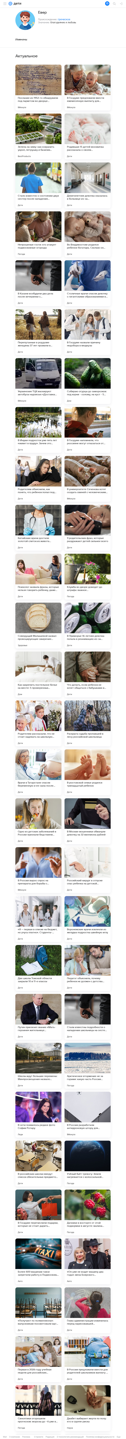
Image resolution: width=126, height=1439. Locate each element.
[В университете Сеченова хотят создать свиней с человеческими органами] (88, 479)
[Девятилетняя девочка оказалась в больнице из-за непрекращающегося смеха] (88, 185)
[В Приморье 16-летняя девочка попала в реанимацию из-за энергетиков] (88, 626)
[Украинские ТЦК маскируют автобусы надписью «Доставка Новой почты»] (38, 381)
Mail (5, 1437)
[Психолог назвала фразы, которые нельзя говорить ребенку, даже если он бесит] (38, 577)
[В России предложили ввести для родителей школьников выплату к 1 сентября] (88, 1359)
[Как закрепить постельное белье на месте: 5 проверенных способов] (38, 674)
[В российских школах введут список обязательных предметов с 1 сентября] (38, 1164)
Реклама (26, 1437)
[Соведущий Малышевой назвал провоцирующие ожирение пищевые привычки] (38, 626)
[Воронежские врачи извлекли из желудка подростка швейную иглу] (88, 919)
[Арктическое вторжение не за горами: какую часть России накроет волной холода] (88, 1066)
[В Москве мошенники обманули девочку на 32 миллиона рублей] (88, 821)
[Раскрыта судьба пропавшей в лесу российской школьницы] (88, 723)
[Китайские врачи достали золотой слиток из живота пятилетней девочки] (38, 528)
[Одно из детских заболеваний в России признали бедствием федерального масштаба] (38, 821)
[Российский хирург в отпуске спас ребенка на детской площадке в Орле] (88, 870)
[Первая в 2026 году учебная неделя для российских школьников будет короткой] (38, 1359)
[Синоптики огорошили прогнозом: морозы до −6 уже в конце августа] (38, 1408)
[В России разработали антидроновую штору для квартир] (88, 1115)
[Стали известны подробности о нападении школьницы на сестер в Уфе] (88, 1017)
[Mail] (10, 3)
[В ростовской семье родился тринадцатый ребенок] (88, 772)
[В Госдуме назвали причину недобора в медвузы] (88, 332)
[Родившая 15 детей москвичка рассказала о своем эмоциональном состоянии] (88, 136)
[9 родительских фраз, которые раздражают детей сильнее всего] (88, 528)
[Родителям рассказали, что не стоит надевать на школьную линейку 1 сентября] (38, 723)
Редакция (50, 1437)
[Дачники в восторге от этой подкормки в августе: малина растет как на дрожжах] (88, 1212)
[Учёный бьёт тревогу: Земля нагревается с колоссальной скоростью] (88, 1164)
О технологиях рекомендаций (70, 1437)
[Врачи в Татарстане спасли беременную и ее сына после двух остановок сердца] (38, 772)
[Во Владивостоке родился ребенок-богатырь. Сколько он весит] (88, 234)
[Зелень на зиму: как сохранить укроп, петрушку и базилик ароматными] (38, 136)
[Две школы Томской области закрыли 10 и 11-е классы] (38, 968)
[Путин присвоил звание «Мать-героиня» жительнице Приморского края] (38, 1017)
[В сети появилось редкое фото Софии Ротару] (38, 1115)
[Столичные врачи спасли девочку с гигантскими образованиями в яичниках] (88, 283)
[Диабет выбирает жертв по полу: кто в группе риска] (88, 1408)
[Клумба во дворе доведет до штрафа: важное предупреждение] (88, 577)
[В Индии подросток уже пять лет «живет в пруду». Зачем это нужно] (38, 430)
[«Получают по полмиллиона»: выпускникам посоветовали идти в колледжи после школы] (38, 1310)
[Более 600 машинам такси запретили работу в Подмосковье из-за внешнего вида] (38, 1261)
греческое (64, 19)
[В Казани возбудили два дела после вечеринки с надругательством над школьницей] (38, 283)
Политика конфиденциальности (100, 1437)
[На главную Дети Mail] (16, 3)
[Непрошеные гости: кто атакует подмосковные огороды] (38, 234)
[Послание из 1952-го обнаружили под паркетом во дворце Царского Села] (38, 88)
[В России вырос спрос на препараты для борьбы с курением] (38, 870)
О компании (14, 1437)
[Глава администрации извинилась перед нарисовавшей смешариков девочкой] (88, 1310)
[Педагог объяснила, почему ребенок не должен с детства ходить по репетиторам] (88, 968)
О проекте (38, 1437)
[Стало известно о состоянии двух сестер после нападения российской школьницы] (38, 185)
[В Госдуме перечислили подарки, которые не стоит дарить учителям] (38, 1212)
